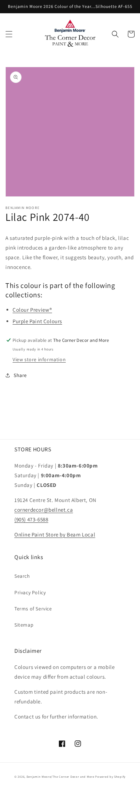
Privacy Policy (30, 592)
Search (22, 576)
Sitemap (23, 625)
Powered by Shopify (110, 776)
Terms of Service (33, 608)
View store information (39, 359)
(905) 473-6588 (31, 519)
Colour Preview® (32, 309)
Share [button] (20, 375)
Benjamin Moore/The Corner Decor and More (60, 776)
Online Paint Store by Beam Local (54, 534)
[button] (9, 34)
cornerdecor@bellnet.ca (43, 509)
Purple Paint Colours (37, 321)
